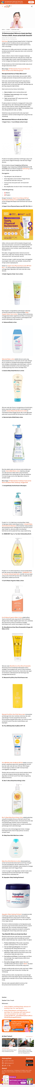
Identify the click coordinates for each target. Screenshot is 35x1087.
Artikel (8, 29)
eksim (25, 963)
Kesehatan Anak (15, 29)
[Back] (3, 6)
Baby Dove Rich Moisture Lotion (11, 861)
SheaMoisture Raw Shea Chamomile (20, 666)
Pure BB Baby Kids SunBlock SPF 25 (12, 762)
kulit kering (25, 168)
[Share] (31, 6)
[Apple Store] (29, 1064)
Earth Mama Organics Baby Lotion (12, 617)
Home (3, 29)
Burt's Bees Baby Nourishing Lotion (12, 817)
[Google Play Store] (29, 1061)
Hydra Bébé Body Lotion (13, 471)
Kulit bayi (4, 41)
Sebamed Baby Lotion (8, 359)
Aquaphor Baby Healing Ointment (12, 914)
